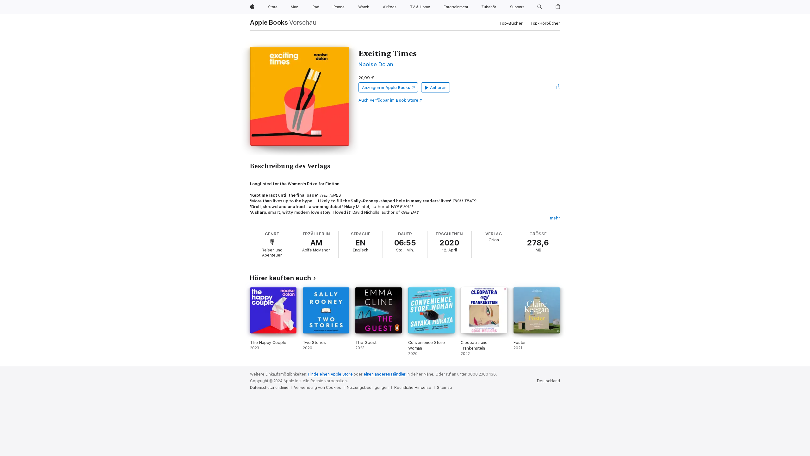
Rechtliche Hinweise (412, 387)
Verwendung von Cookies (317, 387)
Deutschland (548, 381)
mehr (555, 218)
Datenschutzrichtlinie (269, 387)
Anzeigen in (386, 87)
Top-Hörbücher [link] (545, 23)
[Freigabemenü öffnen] (558, 87)
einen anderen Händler (385, 374)
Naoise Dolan (376, 64)
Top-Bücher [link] (511, 23)
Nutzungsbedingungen (368, 387)
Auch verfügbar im (388, 100)
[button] (540, 7)
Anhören (438, 87)
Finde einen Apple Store (330, 374)
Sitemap (444, 387)
